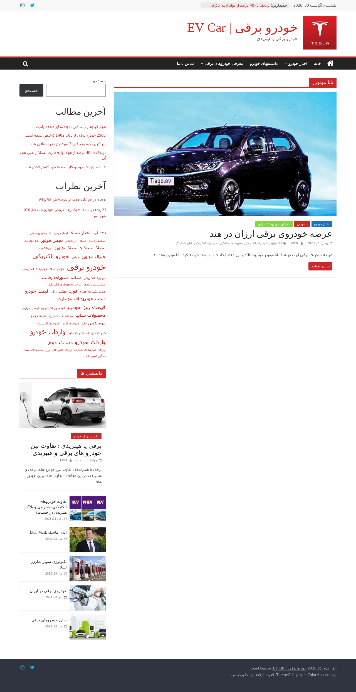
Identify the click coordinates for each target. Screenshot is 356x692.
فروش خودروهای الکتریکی (64, 284)
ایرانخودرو (71, 240)
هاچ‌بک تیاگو (184, 243)
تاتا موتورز (275, 243)
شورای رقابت (55, 277)
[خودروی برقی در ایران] (88, 588)
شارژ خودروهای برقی (49, 620)
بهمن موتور (52, 240)
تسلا (101, 247)
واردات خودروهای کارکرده (90, 349)
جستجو (99, 80)
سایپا (75, 277)
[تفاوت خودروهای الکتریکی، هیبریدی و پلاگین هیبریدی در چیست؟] (88, 499)
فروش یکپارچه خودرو (93, 291)
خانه (317, 63)
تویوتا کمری (45, 248)
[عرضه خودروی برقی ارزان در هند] (225, 95)
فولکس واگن (59, 291)
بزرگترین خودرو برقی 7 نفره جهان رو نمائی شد (68, 143)
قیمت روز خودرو (86, 306)
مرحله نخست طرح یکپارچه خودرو (52, 315)
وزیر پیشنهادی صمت (36, 349)
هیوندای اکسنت (48, 323)
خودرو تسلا (57, 268)
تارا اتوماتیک (31, 240)
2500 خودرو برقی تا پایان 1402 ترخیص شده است (65, 135)
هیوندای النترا (70, 323)
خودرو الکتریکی (51, 255)
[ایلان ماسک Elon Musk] (88, 530)
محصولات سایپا (90, 315)
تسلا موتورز (66, 247)
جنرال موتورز (94, 256)
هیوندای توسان (96, 333)
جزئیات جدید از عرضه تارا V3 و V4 (65, 199)
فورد (73, 291)
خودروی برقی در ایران (48, 591)
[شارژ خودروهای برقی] (88, 617)
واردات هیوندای (62, 349)
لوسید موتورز (31, 308)
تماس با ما (185, 63)
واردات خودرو (47, 331)
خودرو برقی (86, 267)
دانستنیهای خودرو (264, 63)
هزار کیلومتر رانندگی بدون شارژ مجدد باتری (71, 126)
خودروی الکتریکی (256, 243)
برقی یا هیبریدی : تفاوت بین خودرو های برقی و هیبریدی (66, 449)
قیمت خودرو (36, 291)
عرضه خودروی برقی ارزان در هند (271, 234)
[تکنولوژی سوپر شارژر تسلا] (88, 559)
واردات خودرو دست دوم (77, 341)
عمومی (302, 224)
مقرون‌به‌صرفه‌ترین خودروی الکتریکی (218, 243)
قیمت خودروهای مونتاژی (81, 298)
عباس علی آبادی (95, 284)
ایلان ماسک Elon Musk (48, 532)
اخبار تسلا (80, 232)
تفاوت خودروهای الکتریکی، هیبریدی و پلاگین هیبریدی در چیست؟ (45, 506)
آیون (95, 233)
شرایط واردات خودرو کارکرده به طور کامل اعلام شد (65, 166)
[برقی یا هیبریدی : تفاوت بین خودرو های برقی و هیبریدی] (62, 385)
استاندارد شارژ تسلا (93, 240)
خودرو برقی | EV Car (242, 27)
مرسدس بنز (94, 322)
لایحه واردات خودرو (53, 308)
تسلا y (86, 247)
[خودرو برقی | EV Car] (330, 63)
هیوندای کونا (76, 333)
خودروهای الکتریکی (35, 268)
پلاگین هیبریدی (96, 356)
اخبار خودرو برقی (40, 233)
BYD (103, 233)
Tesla (293, 243)
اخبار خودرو (297, 63)
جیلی (75, 257)
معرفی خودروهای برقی (224, 63)
